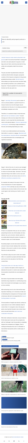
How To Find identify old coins (14, 216)
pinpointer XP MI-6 (5, 187)
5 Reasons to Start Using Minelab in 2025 (16, 206)
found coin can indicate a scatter (11, 116)
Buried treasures (20, 79)
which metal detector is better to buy (9, 378)
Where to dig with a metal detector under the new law (13, 394)
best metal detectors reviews (17, 437)
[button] (4, 441)
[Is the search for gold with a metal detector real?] (14, 403)
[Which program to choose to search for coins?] (14, 354)
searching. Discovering (11, 100)
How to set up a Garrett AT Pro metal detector (17, 221)
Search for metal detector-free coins (9, 427)
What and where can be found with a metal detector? (17, 202)
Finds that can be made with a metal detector (17, 212)
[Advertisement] (14, 20)
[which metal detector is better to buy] (14, 370)
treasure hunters (5, 37)
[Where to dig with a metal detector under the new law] (14, 386)
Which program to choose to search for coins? (11, 362)
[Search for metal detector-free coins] (14, 419)
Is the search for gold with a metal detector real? (12, 410)
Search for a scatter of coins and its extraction (12, 51)
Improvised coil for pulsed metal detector (17, 225)
